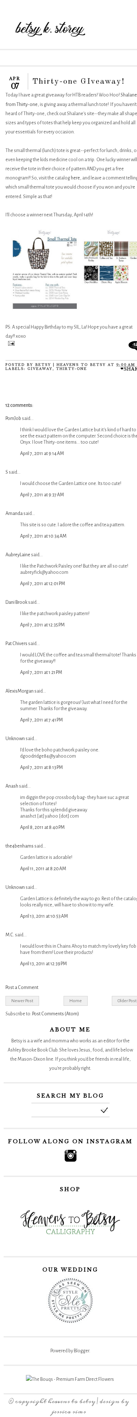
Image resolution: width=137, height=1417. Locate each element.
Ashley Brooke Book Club (32, 1050)
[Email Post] (10, 344)
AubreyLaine (17, 554)
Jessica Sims (69, 1411)
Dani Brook (16, 602)
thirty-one (71, 369)
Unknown (15, 738)
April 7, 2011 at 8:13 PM (41, 767)
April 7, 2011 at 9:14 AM (42, 453)
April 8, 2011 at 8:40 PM (42, 827)
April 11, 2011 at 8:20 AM (43, 868)
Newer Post (22, 1000)
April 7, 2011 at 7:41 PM (41, 720)
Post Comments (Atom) (55, 1013)
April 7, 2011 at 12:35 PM (42, 625)
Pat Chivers (16, 643)
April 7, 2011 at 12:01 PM (42, 583)
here (75, 178)
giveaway (40, 369)
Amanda (14, 513)
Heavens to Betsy (71, 1401)
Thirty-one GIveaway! (78, 81)
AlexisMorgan (19, 691)
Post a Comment (21, 987)
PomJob (13, 418)
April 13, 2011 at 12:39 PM (43, 963)
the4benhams (19, 846)
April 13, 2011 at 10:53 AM (44, 916)
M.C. (9, 934)
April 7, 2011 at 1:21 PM (41, 672)
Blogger (81, 1350)
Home (75, 1000)
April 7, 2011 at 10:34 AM (43, 536)
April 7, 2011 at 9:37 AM (42, 494)
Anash (11, 786)
